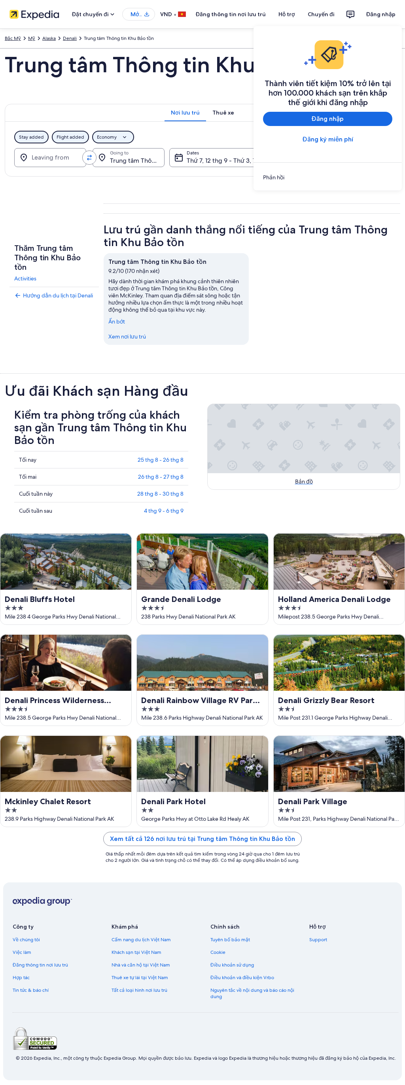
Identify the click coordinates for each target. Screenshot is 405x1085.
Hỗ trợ (286, 14)
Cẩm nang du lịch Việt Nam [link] (141, 939)
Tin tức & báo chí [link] (31, 990)
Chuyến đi (321, 14)
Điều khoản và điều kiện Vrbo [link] (242, 977)
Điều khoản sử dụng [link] (232, 965)
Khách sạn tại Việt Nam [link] (136, 952)
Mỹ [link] (31, 38)
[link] (328, 177)
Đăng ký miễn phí (328, 139)
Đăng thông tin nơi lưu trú (231, 14)
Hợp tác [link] (21, 977)
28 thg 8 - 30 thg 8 (160, 493)
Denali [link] (70, 38)
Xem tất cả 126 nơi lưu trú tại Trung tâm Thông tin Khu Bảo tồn (202, 838)
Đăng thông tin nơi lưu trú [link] (40, 965)
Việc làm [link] (22, 952)
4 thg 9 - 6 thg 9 (164, 510)
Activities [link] (25, 278)
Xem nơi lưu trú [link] (127, 336)
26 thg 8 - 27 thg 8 (161, 476)
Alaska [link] (49, 38)
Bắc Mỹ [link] (13, 38)
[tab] (185, 112)
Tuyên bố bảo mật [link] (230, 939)
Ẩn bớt (116, 321)
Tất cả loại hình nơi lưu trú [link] (139, 990)
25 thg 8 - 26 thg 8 (161, 459)
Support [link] (318, 939)
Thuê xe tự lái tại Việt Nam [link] (140, 977)
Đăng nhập (381, 14)
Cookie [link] (217, 952)
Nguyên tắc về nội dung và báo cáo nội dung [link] (252, 993)
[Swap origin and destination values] (89, 157)
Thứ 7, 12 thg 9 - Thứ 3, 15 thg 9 (231, 160)
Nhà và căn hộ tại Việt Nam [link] (141, 965)
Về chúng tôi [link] (26, 939)
